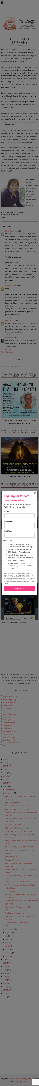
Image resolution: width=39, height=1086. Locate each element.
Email (6, 511)
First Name (8, 521)
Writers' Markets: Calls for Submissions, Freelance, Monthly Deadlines (20, 565)
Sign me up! (19, 589)
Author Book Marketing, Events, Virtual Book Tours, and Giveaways (20, 545)
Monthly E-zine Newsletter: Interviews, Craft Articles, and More (20, 556)
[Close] (35, 493)
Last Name (8, 531)
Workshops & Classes (16, 560)
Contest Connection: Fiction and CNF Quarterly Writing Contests (19, 550)
